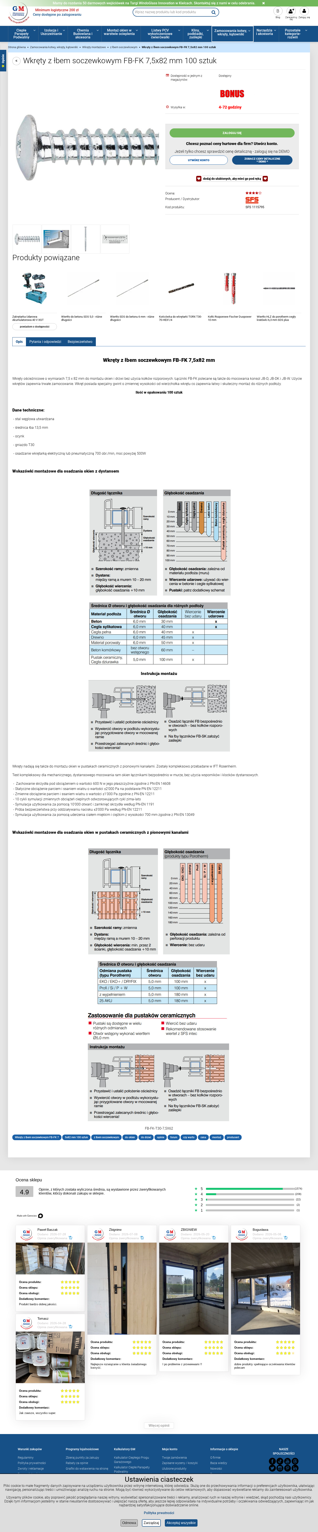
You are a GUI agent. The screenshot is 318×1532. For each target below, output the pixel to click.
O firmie (215, 1457)
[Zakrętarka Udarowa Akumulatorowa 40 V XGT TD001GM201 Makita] (34, 288)
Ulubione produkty (174, 1468)
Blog (278, 17)
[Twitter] (272, 1468)
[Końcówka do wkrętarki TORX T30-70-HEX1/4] (181, 288)
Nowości (216, 1468)
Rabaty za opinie (77, 1463)
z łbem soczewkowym (106, 1137)
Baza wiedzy (218, 1463)
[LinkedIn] (295, 1468)
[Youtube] (287, 1461)
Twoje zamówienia (174, 1457)
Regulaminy (26, 1457)
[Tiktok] (279, 1461)
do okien (130, 1137)
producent (233, 1137)
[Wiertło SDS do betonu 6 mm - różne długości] (132, 288)
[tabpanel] (159, 748)
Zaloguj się (304, 17)
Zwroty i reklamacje (31, 1468)
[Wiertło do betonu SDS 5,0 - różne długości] (83, 288)
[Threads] (295, 1461)
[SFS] (252, 200)
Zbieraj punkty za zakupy (82, 1457)
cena (203, 1137)
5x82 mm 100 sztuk (76, 1137)
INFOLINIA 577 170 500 (154, 3)
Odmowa (129, 1523)
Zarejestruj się (291, 18)
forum (173, 1137)
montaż (216, 1137)
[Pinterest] (287, 1468)
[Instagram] (279, 1468)
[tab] (19, 341)
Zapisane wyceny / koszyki (180, 1463)
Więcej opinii (159, 1425)
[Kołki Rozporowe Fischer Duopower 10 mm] (230, 288)
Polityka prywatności (32, 1463)
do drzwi (146, 1137)
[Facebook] (272, 1461)
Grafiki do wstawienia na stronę (87, 1468)
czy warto (188, 1137)
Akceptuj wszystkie (181, 1523)
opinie (160, 1137)
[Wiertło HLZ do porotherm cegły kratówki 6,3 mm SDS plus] (279, 288)
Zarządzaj (151, 1523)
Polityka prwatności (159, 1513)
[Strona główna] (19, 12)
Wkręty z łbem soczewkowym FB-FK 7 (37, 1137)
